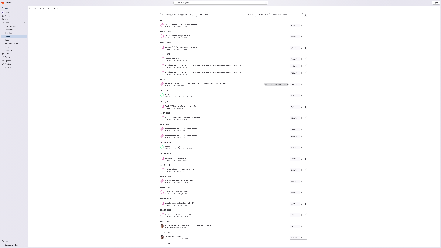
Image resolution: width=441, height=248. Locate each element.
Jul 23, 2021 (188, 97)
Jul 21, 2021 (183, 119)
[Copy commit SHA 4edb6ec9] (302, 107)
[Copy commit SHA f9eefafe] (302, 118)
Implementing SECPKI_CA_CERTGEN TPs (181, 128)
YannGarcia (168, 26)
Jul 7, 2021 (182, 130)
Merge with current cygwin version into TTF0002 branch (188, 225)
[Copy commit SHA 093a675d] (302, 73)
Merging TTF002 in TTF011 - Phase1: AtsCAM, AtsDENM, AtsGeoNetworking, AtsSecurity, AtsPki (203, 65)
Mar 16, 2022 (183, 49)
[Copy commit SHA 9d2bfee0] (302, 170)
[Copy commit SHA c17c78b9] (302, 84)
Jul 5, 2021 (182, 137)
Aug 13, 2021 (183, 85)
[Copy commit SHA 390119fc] (302, 226)
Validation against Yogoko (175, 158)
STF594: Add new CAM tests (176, 192)
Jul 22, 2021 (183, 108)
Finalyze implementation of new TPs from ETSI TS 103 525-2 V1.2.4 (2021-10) (195, 83)
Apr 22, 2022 (183, 26)
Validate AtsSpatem (173, 237)
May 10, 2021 (183, 216)
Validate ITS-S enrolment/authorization (181, 47)
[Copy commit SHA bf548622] (302, 48)
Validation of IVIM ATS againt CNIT (179, 214)
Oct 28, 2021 (183, 60)
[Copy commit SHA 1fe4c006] (302, 136)
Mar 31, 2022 (183, 38)
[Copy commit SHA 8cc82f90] (302, 59)
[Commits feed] (305, 15)
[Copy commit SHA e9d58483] (302, 95)
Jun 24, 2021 (188, 149)
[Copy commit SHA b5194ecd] (302, 204)
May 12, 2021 (183, 205)
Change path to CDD (173, 58)
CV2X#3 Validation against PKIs (177, 36)
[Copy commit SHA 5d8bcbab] (302, 192)
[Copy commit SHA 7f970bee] (302, 159)
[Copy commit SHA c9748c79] (302, 129)
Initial (167, 95)
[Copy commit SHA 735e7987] (302, 25)
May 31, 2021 (183, 182)
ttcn (206, 15)
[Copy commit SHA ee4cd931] (302, 181)
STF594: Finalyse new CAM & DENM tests (181, 169)
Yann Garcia (169, 227)
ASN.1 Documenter (171, 97)
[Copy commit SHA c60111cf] (302, 215)
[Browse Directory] (305, 25)
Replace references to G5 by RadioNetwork (182, 117)
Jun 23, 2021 (183, 160)
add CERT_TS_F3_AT (173, 147)
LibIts (201, 15)
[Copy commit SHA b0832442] (302, 147)
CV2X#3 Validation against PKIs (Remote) (181, 24)
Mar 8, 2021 (183, 227)
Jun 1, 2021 (182, 171)
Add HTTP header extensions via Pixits (180, 106)
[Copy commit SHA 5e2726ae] (302, 36)
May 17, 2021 (183, 194)
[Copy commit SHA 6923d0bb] (302, 238)
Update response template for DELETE (180, 203)
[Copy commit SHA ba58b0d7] (302, 66)
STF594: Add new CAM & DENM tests (179, 180)
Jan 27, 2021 (184, 239)
